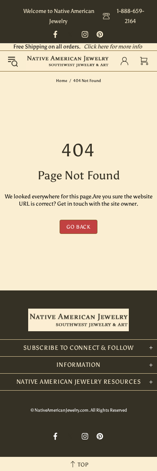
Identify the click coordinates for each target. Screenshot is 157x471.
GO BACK (78, 227)
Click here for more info (113, 46)
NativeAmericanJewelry (67, 61)
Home (61, 80)
